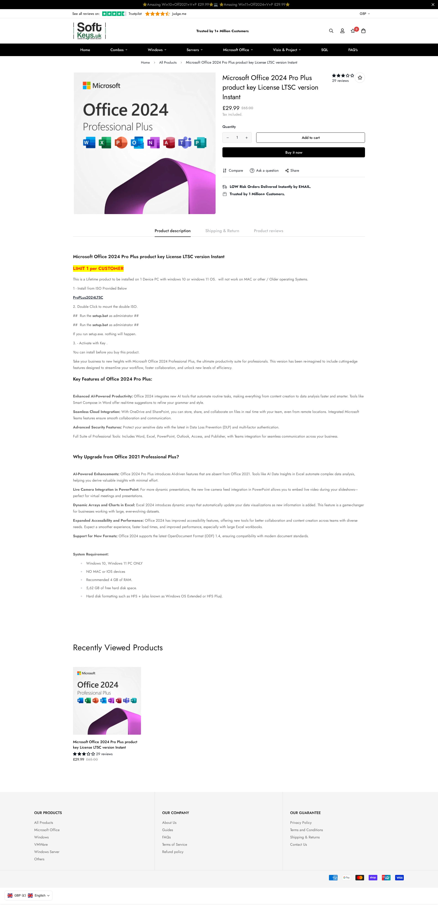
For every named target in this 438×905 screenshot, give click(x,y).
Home (85, 49)
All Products (168, 62)
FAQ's (353, 49)
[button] (343, 75)
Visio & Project (285, 49)
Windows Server (46, 851)
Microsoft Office (236, 49)
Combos (117, 49)
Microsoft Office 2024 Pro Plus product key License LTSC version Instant (105, 744)
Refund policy (172, 851)
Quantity (229, 126)
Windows (155, 49)
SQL (324, 49)
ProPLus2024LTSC (88, 297)
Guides (167, 829)
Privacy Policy (301, 822)
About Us (169, 822)
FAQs (166, 837)
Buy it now (293, 152)
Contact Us (298, 844)
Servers (193, 49)
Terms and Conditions (306, 829)
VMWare (41, 844)
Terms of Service (174, 844)
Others (39, 859)
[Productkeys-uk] (89, 31)
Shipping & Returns (305, 837)
